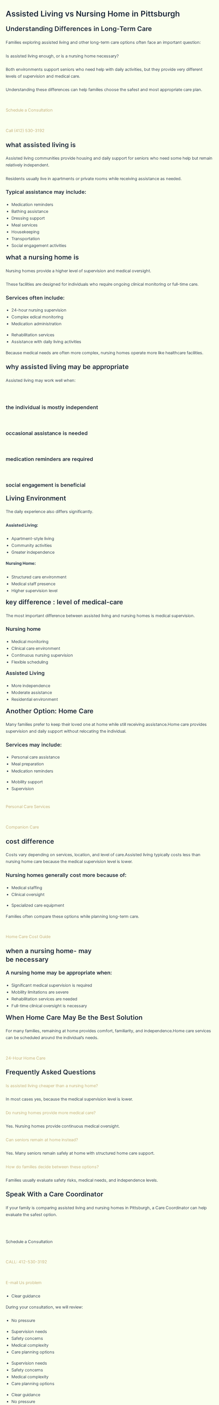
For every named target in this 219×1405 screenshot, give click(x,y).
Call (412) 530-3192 (25, 130)
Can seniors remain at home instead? (42, 1139)
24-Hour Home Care (25, 1058)
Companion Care (22, 827)
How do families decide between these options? (52, 1166)
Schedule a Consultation (29, 110)
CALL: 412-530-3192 (26, 1261)
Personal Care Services (28, 806)
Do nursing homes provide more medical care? (51, 1112)
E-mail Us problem (24, 1282)
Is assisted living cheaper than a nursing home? (52, 1085)
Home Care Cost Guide (28, 936)
